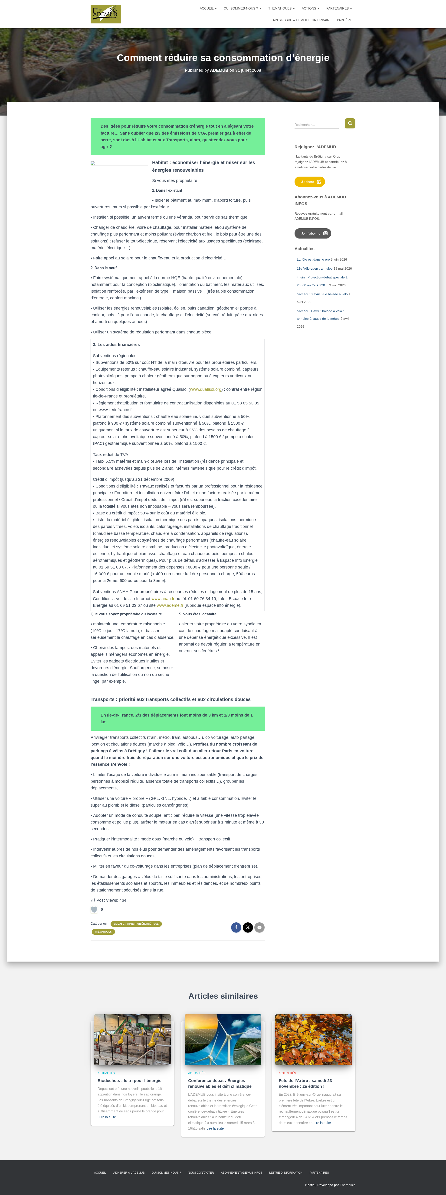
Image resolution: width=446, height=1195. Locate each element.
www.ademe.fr (170, 605)
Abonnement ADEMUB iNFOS (241, 1172)
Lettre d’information (285, 1172)
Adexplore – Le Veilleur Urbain (301, 20)
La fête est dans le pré (313, 259)
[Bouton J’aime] (94, 909)
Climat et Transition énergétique (136, 924)
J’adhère (344, 20)
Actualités (106, 1073)
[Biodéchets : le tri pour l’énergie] (132, 1039)
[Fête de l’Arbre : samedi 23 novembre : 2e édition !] (313, 1039)
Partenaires (338, 8)
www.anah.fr (162, 598)
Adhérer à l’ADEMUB (129, 1172)
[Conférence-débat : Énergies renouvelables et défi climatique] (223, 1039)
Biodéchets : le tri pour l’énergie (129, 1080)
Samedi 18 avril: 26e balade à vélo (322, 294)
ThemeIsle (347, 1185)
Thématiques (280, 8)
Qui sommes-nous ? (241, 8)
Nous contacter (201, 1172)
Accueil (207, 8)
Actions (309, 8)
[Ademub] (106, 14)
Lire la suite (107, 1117)
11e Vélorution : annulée (315, 268)
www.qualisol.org (205, 389)
